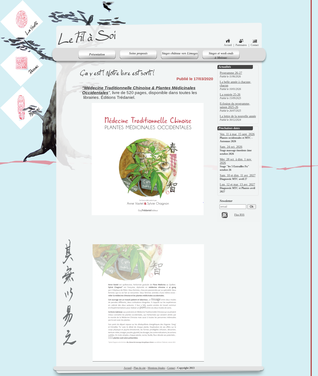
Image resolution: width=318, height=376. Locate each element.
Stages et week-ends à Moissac (221, 55)
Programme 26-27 (231, 73)
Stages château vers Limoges (180, 53)
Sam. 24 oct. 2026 (231, 146)
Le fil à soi (87, 37)
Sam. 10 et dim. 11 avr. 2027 (237, 175)
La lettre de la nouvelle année (238, 116)
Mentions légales (156, 367)
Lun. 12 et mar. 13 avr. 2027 (237, 184)
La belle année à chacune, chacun (235, 83)
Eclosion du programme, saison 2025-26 (235, 105)
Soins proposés (138, 53)
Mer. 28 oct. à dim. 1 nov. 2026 (236, 161)
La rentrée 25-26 (230, 94)
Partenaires (241, 45)
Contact (255, 45)
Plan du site (140, 367)
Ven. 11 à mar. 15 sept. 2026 (237, 134)
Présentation (97, 54)
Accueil (228, 45)
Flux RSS (239, 214)
